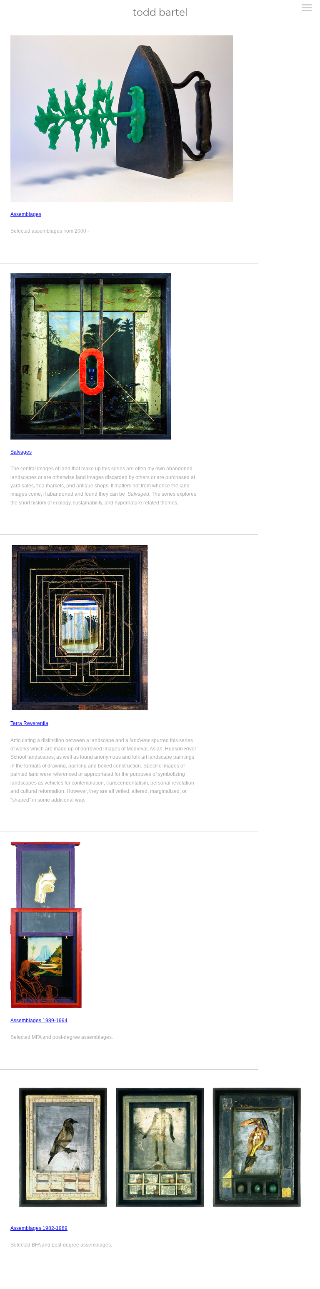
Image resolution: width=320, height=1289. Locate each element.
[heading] (160, 12)
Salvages (21, 452)
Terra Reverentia (29, 723)
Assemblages (25, 214)
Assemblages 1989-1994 (39, 1020)
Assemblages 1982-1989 (39, 1228)
